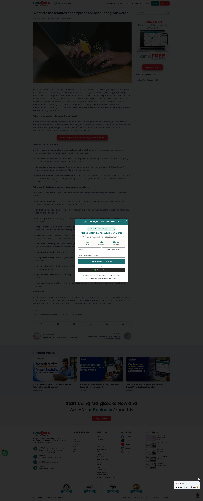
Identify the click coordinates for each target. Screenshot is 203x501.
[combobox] (106, 250)
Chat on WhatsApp (102, 270)
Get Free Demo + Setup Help (102, 262)
